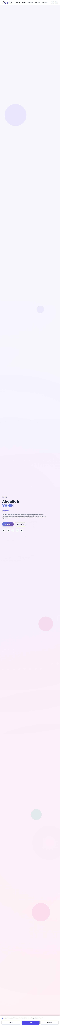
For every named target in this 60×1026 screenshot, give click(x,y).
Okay (30, 1022)
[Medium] (21, 530)
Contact (44, 2)
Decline (49, 1022)
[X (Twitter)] (12, 530)
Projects (37, 2)
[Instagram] (8, 530)
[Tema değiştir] (56, 2)
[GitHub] (17, 530)
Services (30, 2)
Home (18, 2)
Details (11, 1022)
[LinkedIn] (3, 530)
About (24, 2)
